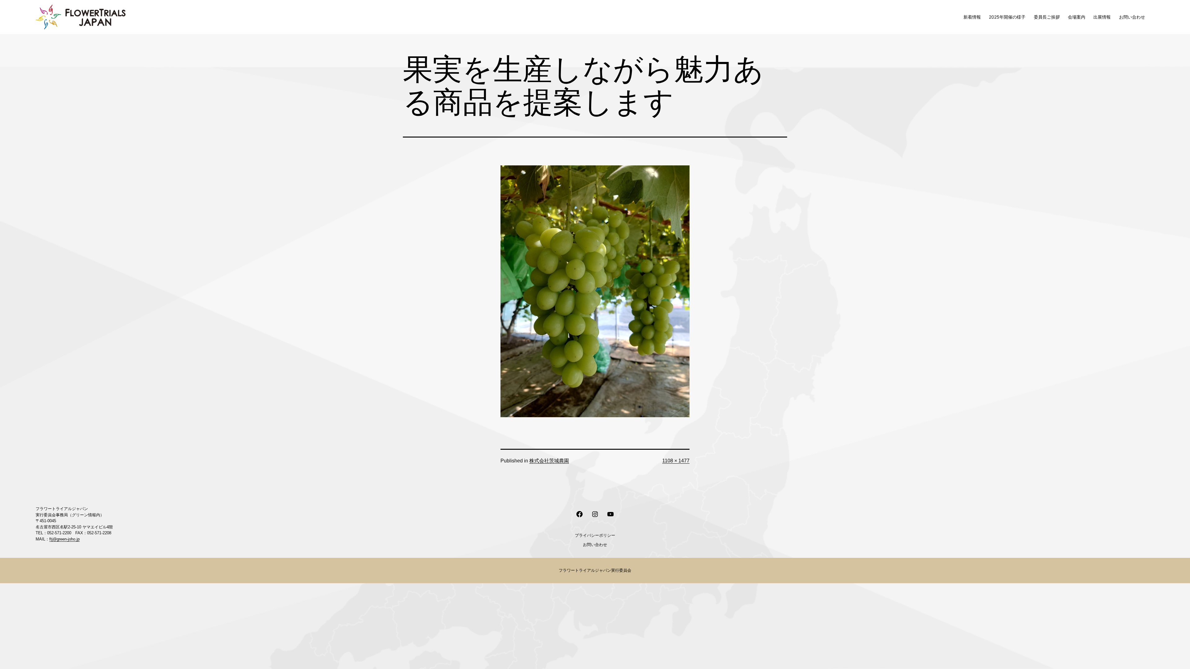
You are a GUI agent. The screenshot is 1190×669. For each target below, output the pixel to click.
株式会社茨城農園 (549, 460)
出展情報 (1102, 17)
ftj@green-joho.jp (64, 539)
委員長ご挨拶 (1047, 17)
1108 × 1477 (676, 460)
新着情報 (972, 17)
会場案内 (1076, 17)
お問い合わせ (1132, 17)
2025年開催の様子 (1007, 17)
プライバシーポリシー (595, 535)
